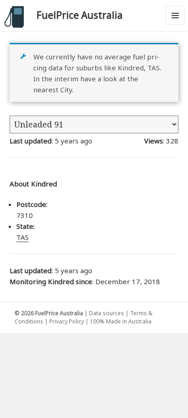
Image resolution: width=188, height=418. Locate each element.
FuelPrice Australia (80, 15)
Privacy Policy (66, 321)
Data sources (106, 313)
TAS (22, 237)
